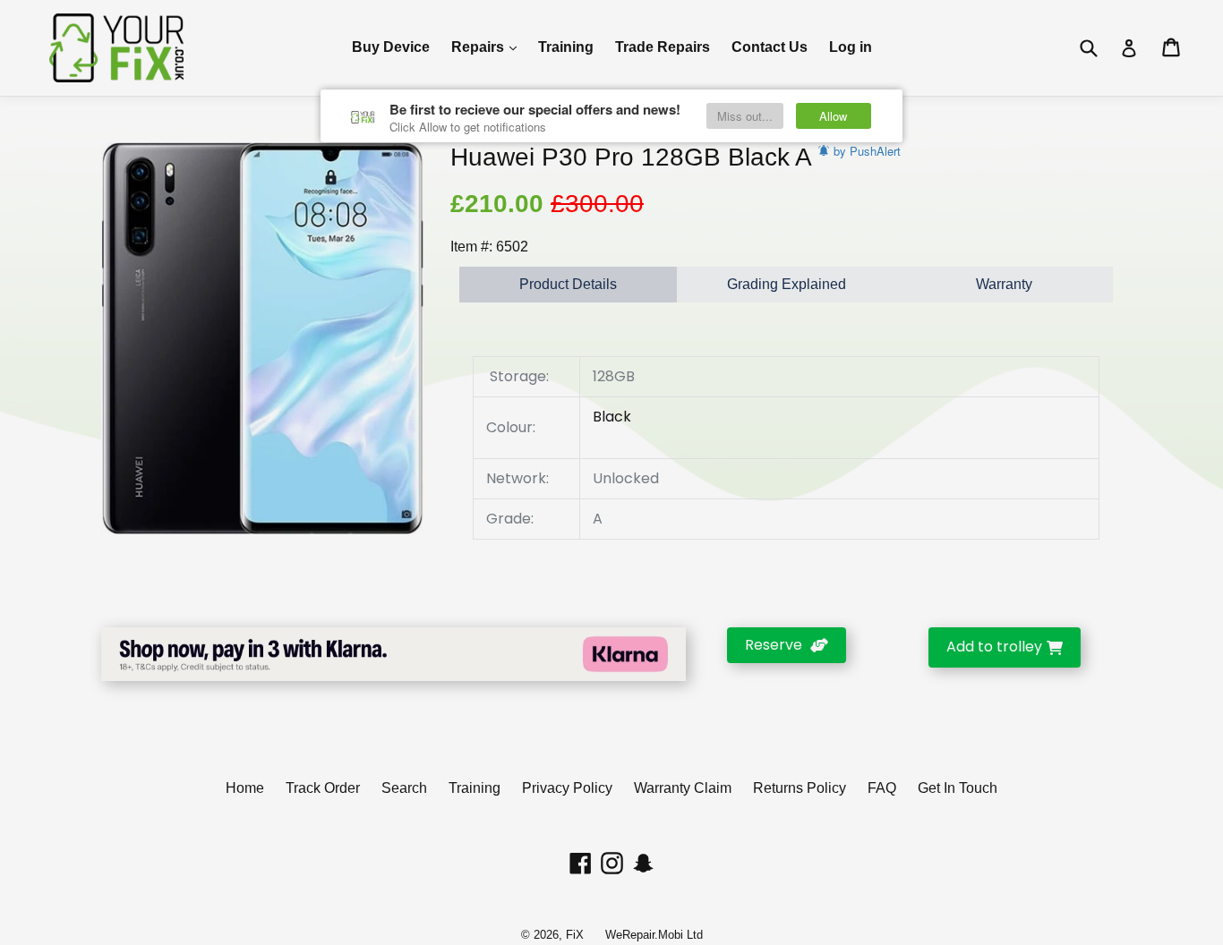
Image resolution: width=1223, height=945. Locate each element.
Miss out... (745, 115)
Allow (833, 115)
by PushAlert (867, 150)
